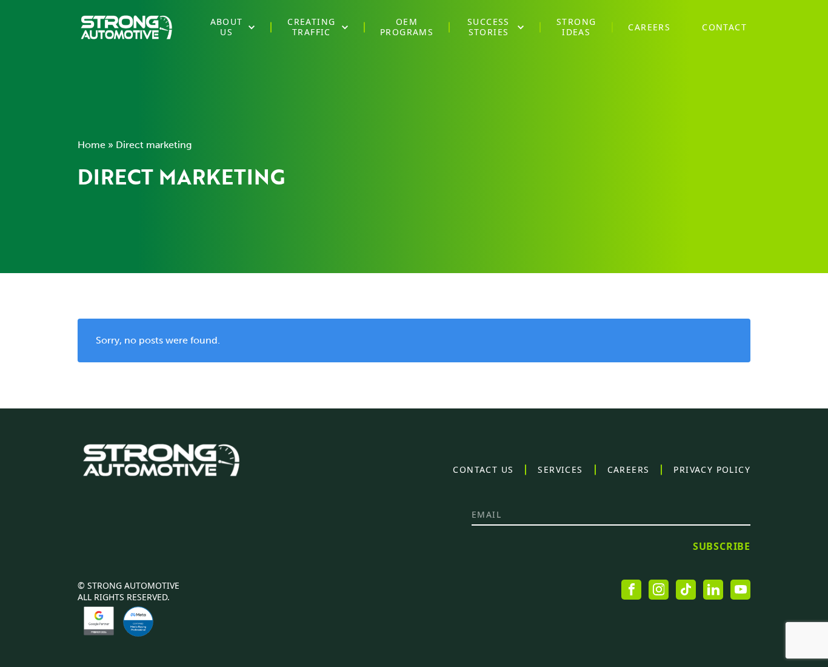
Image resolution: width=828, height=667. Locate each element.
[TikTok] (686, 590)
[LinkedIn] (713, 590)
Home (91, 145)
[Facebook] (631, 590)
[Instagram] (659, 590)
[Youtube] (740, 590)
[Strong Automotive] (126, 27)
